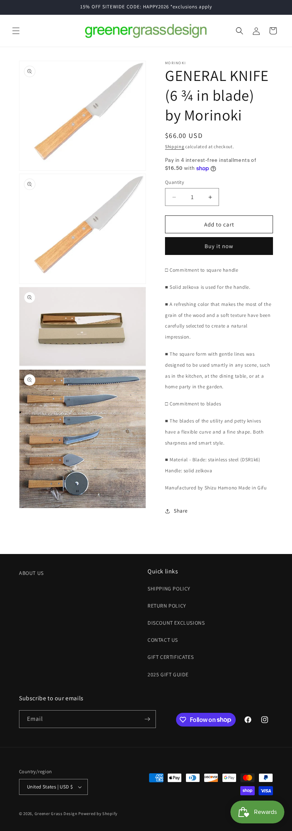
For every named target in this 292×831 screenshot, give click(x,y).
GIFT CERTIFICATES (171, 657)
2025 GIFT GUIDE (168, 674)
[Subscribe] (147, 719)
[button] (16, 30)
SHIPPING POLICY (169, 588)
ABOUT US (31, 573)
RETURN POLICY (167, 605)
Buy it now (219, 246)
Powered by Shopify (97, 813)
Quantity (174, 182)
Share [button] (181, 510)
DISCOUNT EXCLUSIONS (176, 622)
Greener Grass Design (56, 813)
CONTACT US (163, 639)
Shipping (174, 146)
